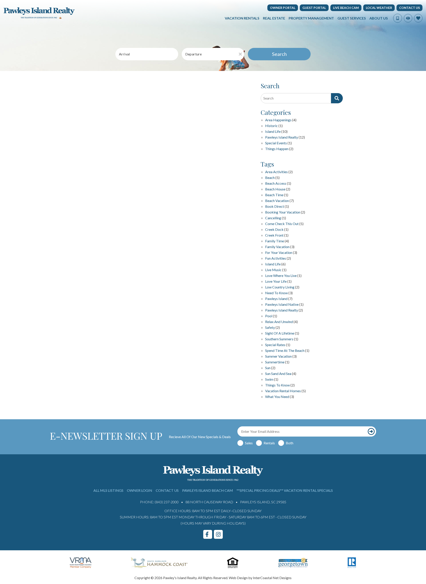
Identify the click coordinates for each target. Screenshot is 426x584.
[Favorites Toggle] (418, 18)
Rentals (269, 443)
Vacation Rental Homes (283, 391)
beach (270, 178)
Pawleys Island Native (282, 304)
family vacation (277, 247)
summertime (274, 362)
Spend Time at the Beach (284, 351)
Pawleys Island (276, 299)
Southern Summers (279, 339)
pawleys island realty (281, 310)
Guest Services (351, 18)
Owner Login (139, 490)
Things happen (276, 149)
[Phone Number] (397, 18)
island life (273, 264)
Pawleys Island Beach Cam (207, 490)
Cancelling (273, 218)
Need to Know (276, 293)
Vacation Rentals (242, 18)
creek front (274, 235)
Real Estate (274, 18)
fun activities (275, 258)
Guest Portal (314, 8)
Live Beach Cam (346, 8)
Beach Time (274, 195)
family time (274, 241)
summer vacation (278, 356)
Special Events (276, 143)
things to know (277, 385)
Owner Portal (282, 8)
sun (267, 368)
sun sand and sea (278, 374)
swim (269, 379)
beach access (275, 183)
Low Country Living (279, 287)
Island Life (273, 131)
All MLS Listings (108, 490)
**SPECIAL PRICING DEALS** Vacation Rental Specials (285, 490)
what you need (277, 397)
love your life (276, 281)
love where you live (281, 276)
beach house (275, 189)
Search (279, 54)
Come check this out (282, 224)
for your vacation (278, 253)
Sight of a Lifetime (279, 333)
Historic (271, 126)
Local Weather (379, 8)
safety (270, 327)
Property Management (311, 18)
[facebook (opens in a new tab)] (207, 534)
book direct (274, 206)
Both (289, 443)
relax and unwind (279, 322)
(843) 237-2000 (167, 502)
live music (273, 270)
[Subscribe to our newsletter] (371, 431)
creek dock (274, 229)
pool (268, 316)
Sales (249, 443)
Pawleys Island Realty (281, 137)
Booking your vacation (282, 212)
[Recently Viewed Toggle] (408, 18)
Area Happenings (278, 120)
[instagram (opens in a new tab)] (218, 534)
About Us (378, 18)
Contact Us (409, 8)
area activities (276, 172)
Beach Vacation (277, 201)
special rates (275, 345)
